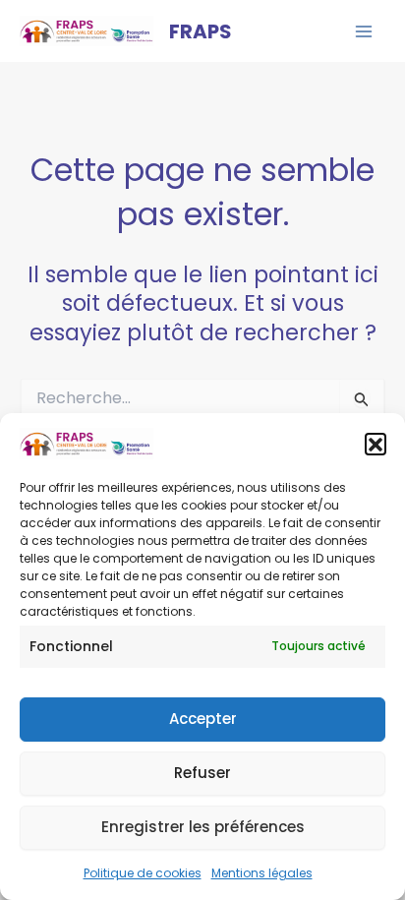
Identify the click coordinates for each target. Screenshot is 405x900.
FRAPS (200, 31)
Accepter (203, 718)
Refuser (202, 772)
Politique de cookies (143, 873)
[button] (375, 443)
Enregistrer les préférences (203, 826)
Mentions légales (262, 873)
